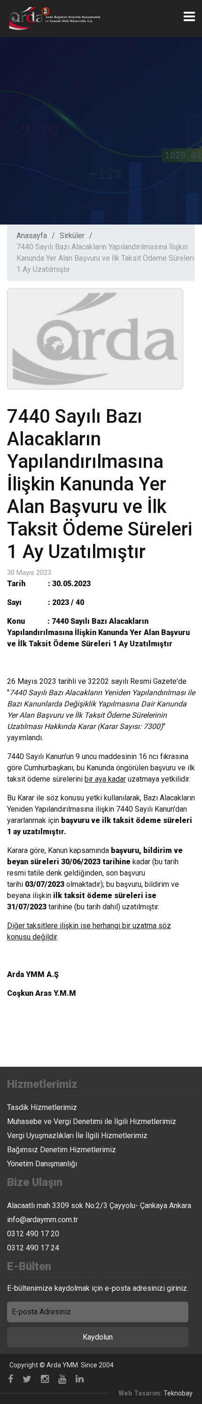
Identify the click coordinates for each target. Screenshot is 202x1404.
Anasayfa (31, 235)
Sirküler (72, 235)
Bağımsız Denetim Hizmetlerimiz (61, 1149)
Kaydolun (98, 1337)
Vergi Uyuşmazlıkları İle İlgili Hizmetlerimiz (77, 1135)
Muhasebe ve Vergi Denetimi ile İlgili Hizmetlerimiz (91, 1121)
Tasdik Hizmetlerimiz (42, 1107)
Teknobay (178, 1393)
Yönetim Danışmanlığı (42, 1163)
